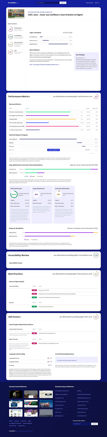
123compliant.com (82, 416)
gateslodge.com (59, 416)
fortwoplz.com (59, 408)
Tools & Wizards (89, 2)
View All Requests (53, 150)
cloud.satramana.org (82, 401)
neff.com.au (58, 412)
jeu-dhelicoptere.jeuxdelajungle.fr (40, 12)
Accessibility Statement (15, 423)
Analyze (63, 2)
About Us (97, 2)
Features (16, 421)
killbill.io (79, 390)
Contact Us (23, 421)
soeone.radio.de (59, 405)
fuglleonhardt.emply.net (61, 394)
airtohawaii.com (81, 405)
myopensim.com (59, 398)
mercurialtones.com (60, 401)
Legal (29, 421)
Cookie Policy (21, 425)
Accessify (13, 3)
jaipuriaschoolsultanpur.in (84, 394)
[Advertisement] (63, 25)
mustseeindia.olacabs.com (62, 390)
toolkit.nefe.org (81, 412)
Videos (11, 421)
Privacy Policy (12, 425)
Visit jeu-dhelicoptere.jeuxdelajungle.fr (43, 64)
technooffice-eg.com (82, 408)
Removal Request (27, 423)
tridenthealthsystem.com (84, 398)
